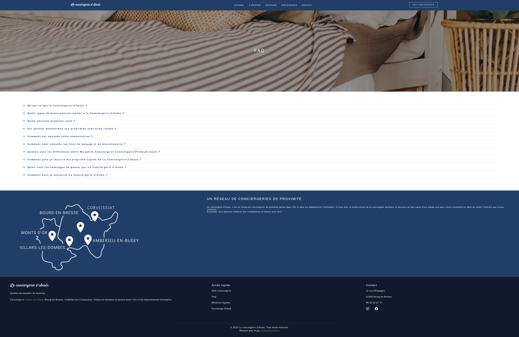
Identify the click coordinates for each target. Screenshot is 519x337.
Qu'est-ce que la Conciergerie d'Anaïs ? (57, 105)
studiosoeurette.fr (270, 331)
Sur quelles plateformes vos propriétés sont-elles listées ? (72, 128)
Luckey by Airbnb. (34, 300)
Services (271, 5)
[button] (259, 105)
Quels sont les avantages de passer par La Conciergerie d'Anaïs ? (77, 167)
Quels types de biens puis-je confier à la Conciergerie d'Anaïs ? (75, 113)
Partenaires (289, 5)
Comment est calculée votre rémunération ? (60, 136)
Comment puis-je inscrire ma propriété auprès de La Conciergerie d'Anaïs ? (84, 159)
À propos (255, 5)
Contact (307, 5)
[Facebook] (376, 308)
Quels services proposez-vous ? (51, 121)
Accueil (239, 5)
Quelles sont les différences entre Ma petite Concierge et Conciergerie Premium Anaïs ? (93, 152)
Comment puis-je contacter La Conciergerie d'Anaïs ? (67, 175)
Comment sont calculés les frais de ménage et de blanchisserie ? (76, 144)
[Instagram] (367, 308)
